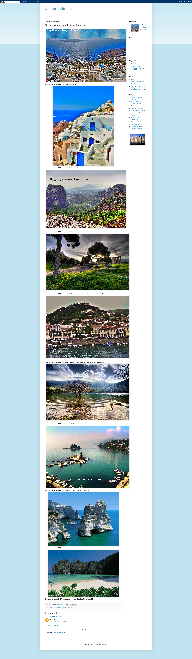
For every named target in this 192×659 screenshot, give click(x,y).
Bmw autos (134, 119)
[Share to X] (71, 605)
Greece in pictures (58, 9)
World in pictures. (136, 101)
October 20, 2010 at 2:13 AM (58, 622)
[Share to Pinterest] (76, 605)
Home (84, 629)
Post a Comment (53, 626)
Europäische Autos (136, 128)
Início (132, 79)
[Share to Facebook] (73, 605)
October (135, 66)
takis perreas (54, 617)
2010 (133, 64)
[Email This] (67, 605)
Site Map (133, 84)
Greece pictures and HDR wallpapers (63, 607)
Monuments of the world (138, 110)
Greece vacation (136, 104)
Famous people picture (138, 113)
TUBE (133, 115)
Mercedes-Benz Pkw (137, 117)
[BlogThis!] (69, 605)
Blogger (104, 644)
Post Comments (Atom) (60, 633)
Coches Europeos (136, 126)
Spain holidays (135, 106)
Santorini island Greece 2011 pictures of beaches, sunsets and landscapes (138, 88)
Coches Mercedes (136, 124)
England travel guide (137, 108)
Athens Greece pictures (138, 82)
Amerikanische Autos (137, 122)
